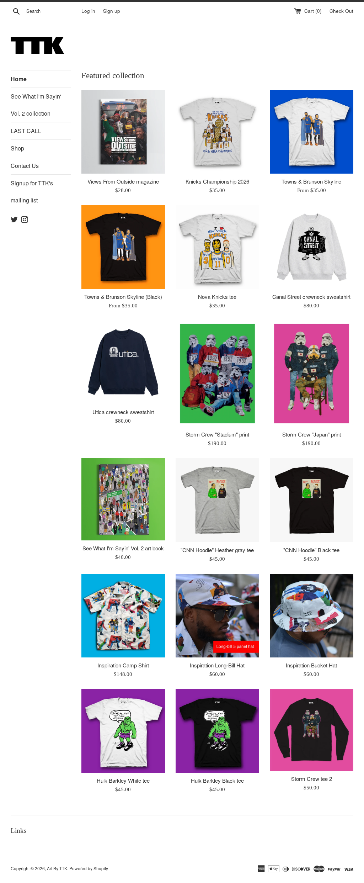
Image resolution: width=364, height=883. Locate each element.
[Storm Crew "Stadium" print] (217, 374)
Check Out (341, 10)
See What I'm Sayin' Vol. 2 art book (123, 548)
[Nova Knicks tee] (217, 247)
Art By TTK (57, 868)
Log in (88, 10)
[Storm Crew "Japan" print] (311, 374)
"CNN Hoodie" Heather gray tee (217, 550)
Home (19, 79)
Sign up (111, 10)
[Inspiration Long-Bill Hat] (217, 615)
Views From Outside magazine (123, 181)
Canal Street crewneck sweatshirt (311, 296)
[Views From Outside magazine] (123, 132)
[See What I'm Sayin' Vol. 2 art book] (123, 499)
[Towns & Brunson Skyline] (311, 132)
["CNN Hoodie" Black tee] (311, 500)
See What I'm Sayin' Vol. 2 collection (36, 104)
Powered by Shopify (88, 868)
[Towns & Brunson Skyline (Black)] (123, 247)
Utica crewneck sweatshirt (123, 412)
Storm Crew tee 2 (311, 778)
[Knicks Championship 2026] (217, 132)
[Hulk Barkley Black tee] (217, 731)
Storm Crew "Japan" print (311, 434)
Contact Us (25, 166)
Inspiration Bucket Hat (311, 665)
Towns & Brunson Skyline (311, 181)
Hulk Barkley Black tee (217, 780)
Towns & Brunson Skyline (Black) (123, 296)
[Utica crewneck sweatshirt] (123, 362)
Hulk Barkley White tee (123, 780)
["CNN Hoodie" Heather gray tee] (217, 500)
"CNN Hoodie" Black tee (311, 550)
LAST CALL (26, 131)
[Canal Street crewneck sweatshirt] (311, 247)
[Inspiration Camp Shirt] (123, 615)
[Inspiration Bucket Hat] (311, 615)
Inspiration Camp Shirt (123, 665)
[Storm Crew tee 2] (311, 730)
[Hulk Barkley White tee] (123, 731)
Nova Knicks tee (217, 296)
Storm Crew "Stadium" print (217, 434)
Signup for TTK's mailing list (32, 191)
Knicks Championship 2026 (217, 181)
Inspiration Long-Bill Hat (217, 665)
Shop (17, 148)
